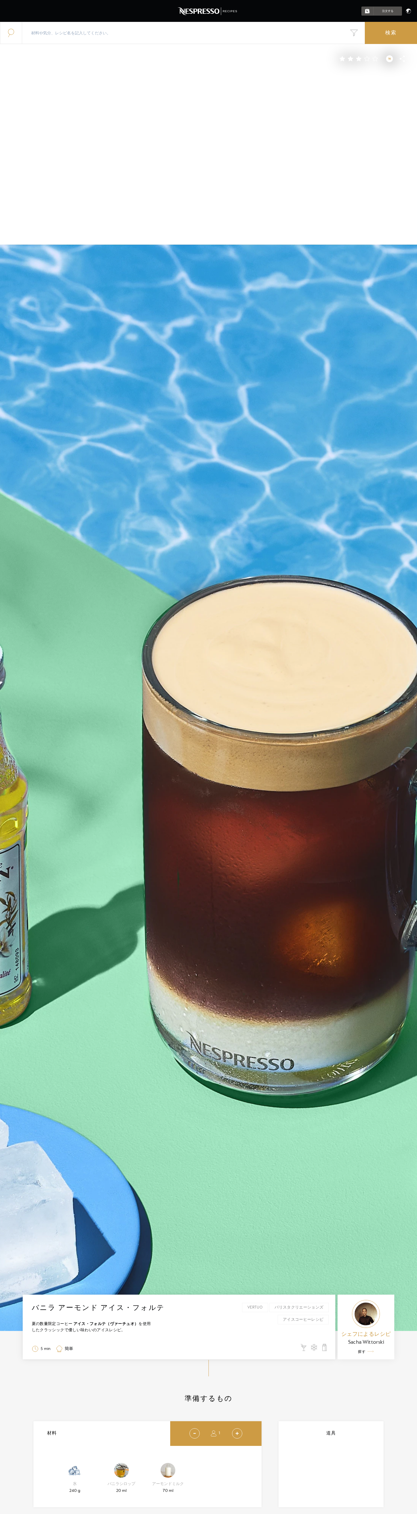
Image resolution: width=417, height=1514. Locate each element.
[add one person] (237, 1433)
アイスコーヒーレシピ (303, 1319)
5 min (46, 1348)
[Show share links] (402, 61)
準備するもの (209, 1399)
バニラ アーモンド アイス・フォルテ (98, 1308)
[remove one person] (194, 1433)
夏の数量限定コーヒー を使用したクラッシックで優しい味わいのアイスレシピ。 (91, 1326)
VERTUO (255, 1307)
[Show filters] (354, 33)
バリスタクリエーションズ (299, 1307)
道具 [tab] (331, 1433)
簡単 (68, 1348)
